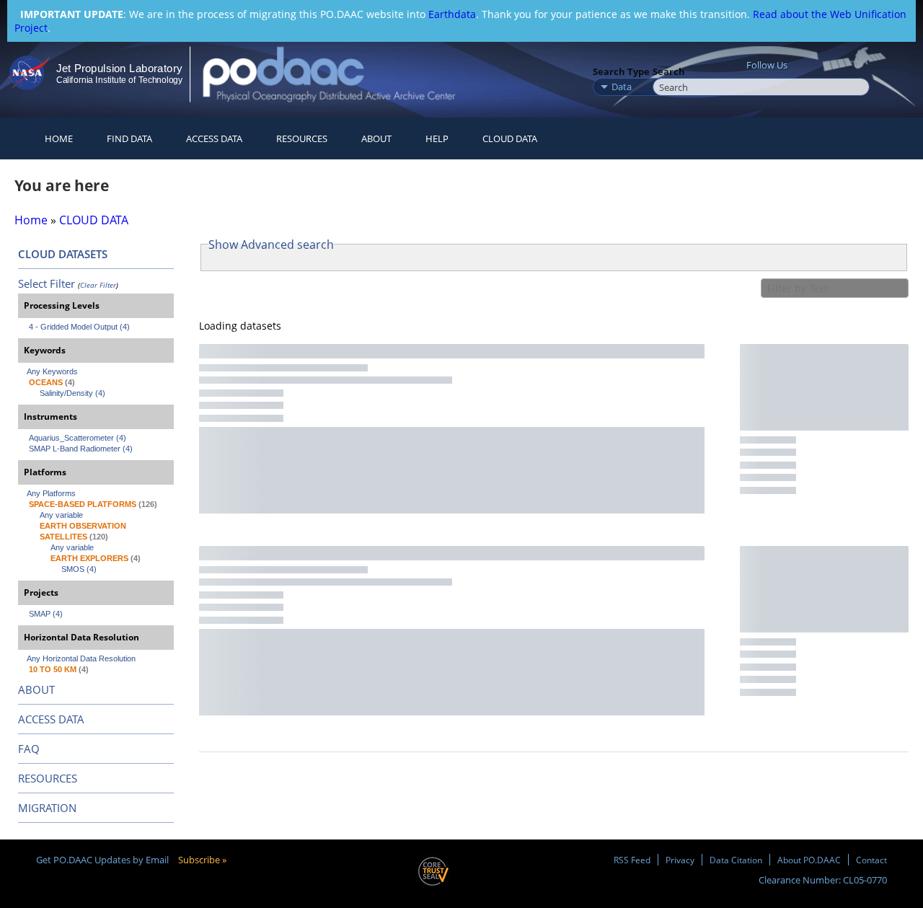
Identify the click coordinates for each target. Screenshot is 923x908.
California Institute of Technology (119, 80)
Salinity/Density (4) (72, 393)
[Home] (341, 74)
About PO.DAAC (809, 859)
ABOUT (36, 689)
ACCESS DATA (51, 719)
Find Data (129, 138)
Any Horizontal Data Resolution (81, 658)
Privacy (680, 859)
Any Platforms (51, 493)
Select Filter (46, 283)
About (376, 138)
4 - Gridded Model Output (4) (79, 326)
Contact (871, 859)
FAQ (29, 748)
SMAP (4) (46, 613)
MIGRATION (47, 808)
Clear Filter (98, 285)
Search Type (621, 71)
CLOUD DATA (509, 138)
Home (59, 138)
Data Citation (736, 859)
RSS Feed (632, 859)
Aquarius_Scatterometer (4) (77, 437)
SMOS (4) (79, 569)
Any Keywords (52, 371)
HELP (437, 138)
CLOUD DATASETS (62, 254)
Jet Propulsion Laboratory (119, 68)
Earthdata (452, 14)
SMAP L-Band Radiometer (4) (81, 448)
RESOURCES (301, 138)
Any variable (61, 515)
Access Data (214, 138)
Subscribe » (202, 859)
